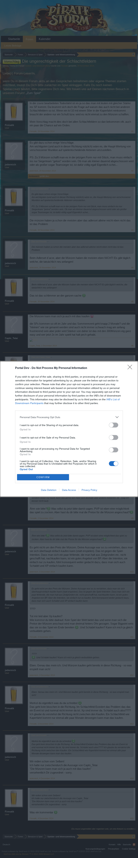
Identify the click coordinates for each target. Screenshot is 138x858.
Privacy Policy (89, 490)
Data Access (69, 490)
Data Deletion (48, 490)
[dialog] (69, 429)
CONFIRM (43, 477)
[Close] (131, 368)
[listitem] (69, 417)
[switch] (113, 425)
